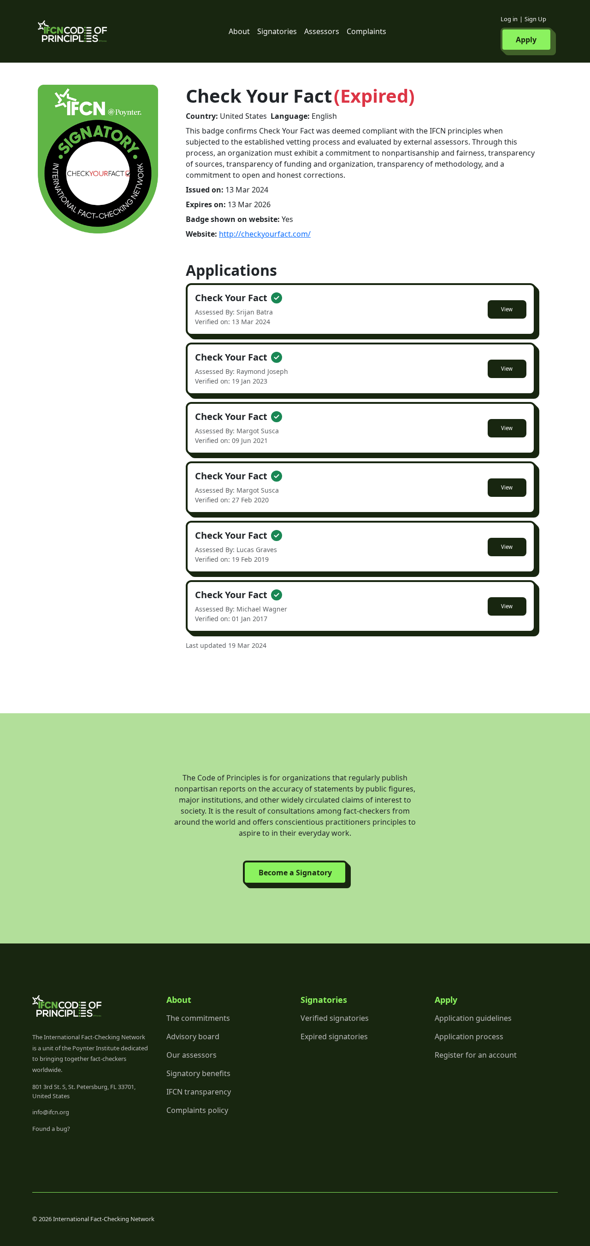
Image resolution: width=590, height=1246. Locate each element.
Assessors (321, 31)
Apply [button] (526, 40)
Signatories (277, 31)
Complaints (366, 31)
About (239, 31)
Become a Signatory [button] (295, 873)
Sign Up (535, 19)
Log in (509, 19)
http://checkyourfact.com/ (265, 234)
